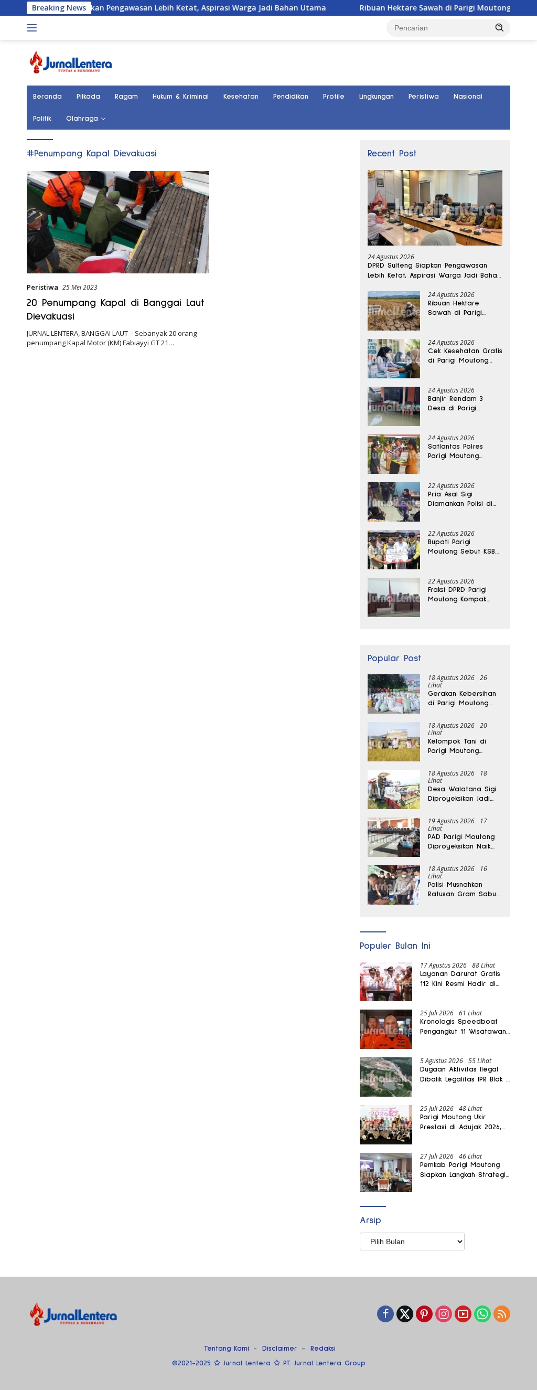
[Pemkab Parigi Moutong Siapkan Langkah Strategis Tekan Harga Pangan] (386, 1172)
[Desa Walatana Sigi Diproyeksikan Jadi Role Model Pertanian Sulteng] (394, 789)
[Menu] (34, 28)
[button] (499, 27)
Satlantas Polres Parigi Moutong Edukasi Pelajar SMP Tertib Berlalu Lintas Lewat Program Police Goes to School (465, 452)
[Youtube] (463, 1315)
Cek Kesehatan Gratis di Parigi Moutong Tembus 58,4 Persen (465, 356)
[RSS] (501, 1315)
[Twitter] (404, 1315)
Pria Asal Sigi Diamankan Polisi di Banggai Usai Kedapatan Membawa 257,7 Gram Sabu (460, 499)
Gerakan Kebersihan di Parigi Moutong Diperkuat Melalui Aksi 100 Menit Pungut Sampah (465, 699)
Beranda (47, 96)
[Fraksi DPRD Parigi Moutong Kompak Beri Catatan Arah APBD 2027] (394, 597)
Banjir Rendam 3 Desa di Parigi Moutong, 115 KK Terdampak (455, 404)
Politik (42, 118)
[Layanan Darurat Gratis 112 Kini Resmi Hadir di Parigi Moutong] (386, 981)
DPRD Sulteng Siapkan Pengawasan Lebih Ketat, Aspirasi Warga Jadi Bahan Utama (434, 271)
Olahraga (82, 118)
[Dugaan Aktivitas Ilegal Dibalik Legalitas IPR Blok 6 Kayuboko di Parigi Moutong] (386, 1077)
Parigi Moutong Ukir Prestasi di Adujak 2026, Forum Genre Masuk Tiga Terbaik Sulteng (462, 1122)
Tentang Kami (226, 1348)
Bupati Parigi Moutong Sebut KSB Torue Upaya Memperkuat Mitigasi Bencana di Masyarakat (463, 547)
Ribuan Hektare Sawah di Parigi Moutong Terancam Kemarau (404, 8)
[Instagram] (443, 1315)
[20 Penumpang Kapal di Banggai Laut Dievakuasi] (118, 222)
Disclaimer (279, 1348)
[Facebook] (385, 1315)
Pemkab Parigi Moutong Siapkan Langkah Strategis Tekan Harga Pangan (464, 1170)
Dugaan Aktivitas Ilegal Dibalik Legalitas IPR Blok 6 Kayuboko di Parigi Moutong (465, 1075)
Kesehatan (241, 96)
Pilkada (88, 96)
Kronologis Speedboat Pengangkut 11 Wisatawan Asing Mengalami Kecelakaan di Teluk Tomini (463, 1027)
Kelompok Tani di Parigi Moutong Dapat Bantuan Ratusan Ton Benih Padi (458, 747)
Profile (334, 96)
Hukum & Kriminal (181, 96)
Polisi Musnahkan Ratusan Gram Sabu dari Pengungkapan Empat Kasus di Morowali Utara (462, 890)
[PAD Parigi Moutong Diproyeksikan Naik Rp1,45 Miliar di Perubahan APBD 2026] (394, 837)
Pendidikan (290, 96)
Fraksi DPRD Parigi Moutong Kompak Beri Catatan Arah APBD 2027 (459, 595)
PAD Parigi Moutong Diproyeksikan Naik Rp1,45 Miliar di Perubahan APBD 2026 (465, 842)
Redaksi (323, 1348)
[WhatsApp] (482, 1315)
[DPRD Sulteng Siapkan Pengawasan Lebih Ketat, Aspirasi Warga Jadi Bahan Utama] (435, 208)
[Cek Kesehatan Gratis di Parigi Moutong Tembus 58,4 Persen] (394, 358)
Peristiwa (424, 96)
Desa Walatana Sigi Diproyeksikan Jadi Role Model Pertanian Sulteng (465, 794)
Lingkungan (376, 96)
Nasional (468, 96)
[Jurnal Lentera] (71, 62)
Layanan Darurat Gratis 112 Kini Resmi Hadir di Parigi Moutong (460, 979)
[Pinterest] (424, 1315)
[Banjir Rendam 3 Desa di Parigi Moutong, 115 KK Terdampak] (394, 406)
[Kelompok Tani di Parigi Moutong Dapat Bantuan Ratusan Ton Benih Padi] (394, 741)
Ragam (126, 96)
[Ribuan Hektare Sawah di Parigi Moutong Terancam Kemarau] (394, 311)
